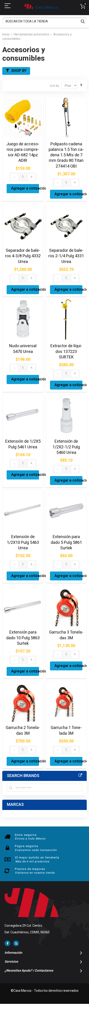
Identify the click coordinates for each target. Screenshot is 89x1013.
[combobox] (44, 21)
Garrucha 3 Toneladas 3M (66, 635)
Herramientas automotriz (31, 34)
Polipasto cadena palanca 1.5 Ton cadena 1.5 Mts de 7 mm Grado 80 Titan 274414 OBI (66, 155)
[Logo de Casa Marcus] (41, 6)
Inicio (6, 34)
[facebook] (7, 943)
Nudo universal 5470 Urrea (23, 349)
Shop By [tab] (18, 70)
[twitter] (16, 943)
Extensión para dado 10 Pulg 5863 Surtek (23, 638)
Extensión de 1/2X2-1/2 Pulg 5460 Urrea (66, 447)
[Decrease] (14, 177)
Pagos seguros (26, 846)
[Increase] (31, 177)
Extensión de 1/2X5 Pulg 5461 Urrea (23, 444)
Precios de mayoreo (30, 869)
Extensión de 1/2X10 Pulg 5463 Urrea (23, 542)
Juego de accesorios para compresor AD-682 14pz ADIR (22, 152)
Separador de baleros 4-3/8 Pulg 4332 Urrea (23, 256)
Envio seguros (26, 835)
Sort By (54, 86)
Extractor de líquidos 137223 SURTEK (66, 351)
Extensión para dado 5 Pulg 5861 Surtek (66, 542)
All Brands (80, 775)
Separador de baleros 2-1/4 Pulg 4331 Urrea (66, 256)
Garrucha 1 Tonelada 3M (66, 730)
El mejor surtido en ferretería (37, 857)
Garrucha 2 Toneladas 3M (23, 730)
